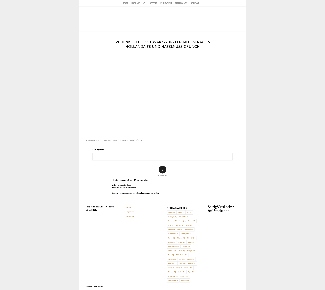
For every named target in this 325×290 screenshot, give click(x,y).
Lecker (181, 251)
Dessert (191, 221)
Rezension (172, 263)
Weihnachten (173, 280)
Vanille (181, 272)
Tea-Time (188, 268)
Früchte (181, 238)
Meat (171, 255)
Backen (171, 212)
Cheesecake (183, 217)
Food (180, 229)
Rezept (182, 263)
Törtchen (172, 272)
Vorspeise (184, 276)
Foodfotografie (186, 234)
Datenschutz (130, 216)
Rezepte (192, 263)
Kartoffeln (186, 246)
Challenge (172, 217)
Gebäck (171, 242)
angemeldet (124, 193)
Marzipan (191, 251)
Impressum (130, 212)
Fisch (189, 225)
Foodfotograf (173, 234)
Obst (182, 259)
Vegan (191, 272)
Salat (171, 268)
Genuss (191, 242)
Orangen (190, 259)
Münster (172, 259)
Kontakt (129, 207)
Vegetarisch (173, 276)
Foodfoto (189, 229)
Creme (182, 221)
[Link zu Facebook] (236, 10)
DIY (170, 225)
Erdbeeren (180, 225)
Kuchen (172, 251)
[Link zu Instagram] (240, 10)
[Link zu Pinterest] (244, 10)
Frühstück (191, 238)
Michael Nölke (134, 141)
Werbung (185, 280)
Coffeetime (172, 221)
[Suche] (202, 3)
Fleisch (171, 229)
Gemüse (181, 242)
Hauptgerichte (173, 246)
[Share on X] (162, 157)
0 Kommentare (111, 141)
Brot (189, 212)
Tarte (179, 268)
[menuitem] (125, 3)
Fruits (171, 238)
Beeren (181, 212)
